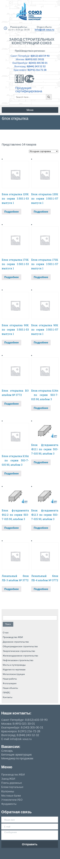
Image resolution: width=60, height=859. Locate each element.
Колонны (7, 791)
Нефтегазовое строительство (18, 660)
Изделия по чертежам (14, 669)
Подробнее (11, 211)
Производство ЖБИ (13, 637)
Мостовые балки (11, 795)
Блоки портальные (12, 787)
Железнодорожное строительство (20, 655)
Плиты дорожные (11, 783)
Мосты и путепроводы (14, 664)
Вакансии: (10, 746)
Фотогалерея (9, 683)
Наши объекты (10, 688)
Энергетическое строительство (19, 651)
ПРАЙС (6, 692)
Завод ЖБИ (8, 778)
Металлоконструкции (14, 674)
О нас (6, 632)
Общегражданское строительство (20, 646)
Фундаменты (8, 804)
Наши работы (10, 678)
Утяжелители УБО (11, 799)
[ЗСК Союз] (30, 12)
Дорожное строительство (16, 641)
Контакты (7, 697)
